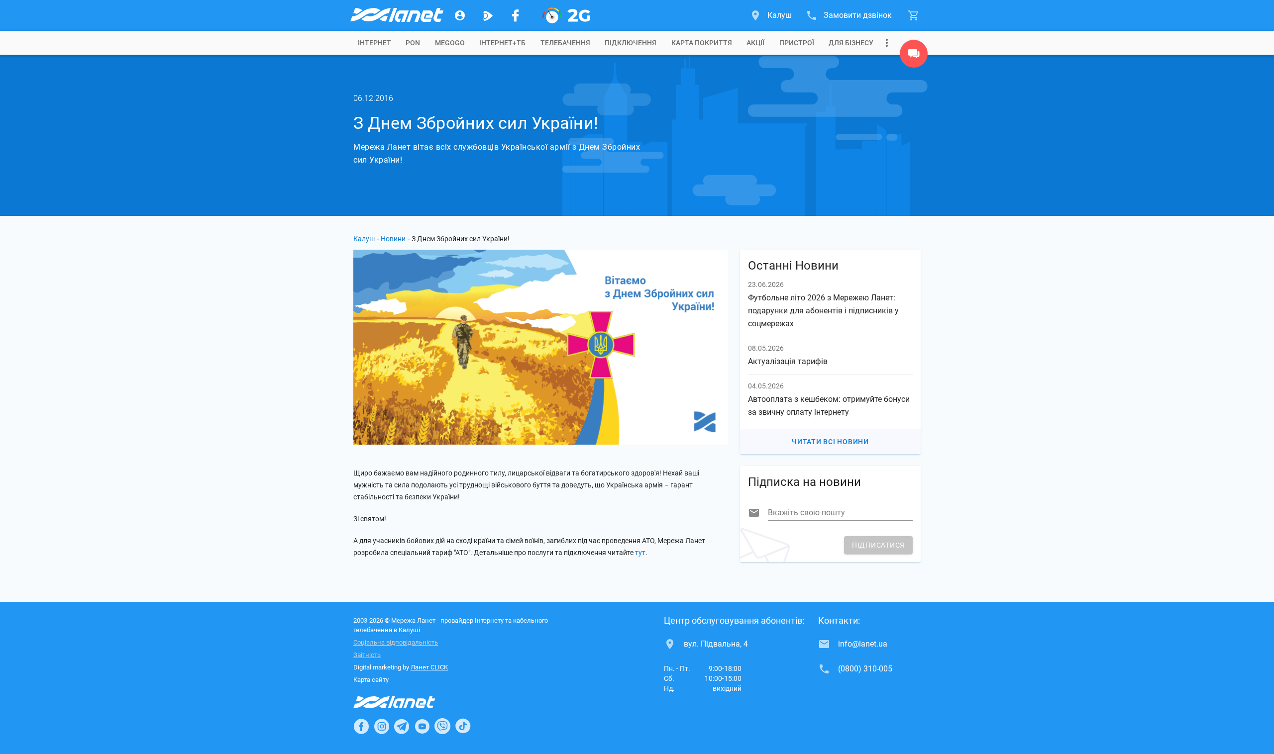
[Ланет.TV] (488, 15)
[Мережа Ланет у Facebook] (516, 15)
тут (640, 553)
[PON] (566, 15)
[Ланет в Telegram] (402, 726)
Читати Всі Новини (830, 442)
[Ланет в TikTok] (463, 726)
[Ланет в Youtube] (422, 726)
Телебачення (565, 43)
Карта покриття (701, 43)
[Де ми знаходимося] (914, 56)
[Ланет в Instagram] (382, 726)
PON (413, 43)
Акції (755, 43)
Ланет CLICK (429, 667)
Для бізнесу (851, 43)
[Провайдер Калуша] (396, 15)
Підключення (630, 43)
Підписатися (878, 545)
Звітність (367, 655)
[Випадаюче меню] (887, 43)
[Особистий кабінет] (460, 15)
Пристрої (796, 43)
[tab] (374, 43)
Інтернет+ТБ (502, 43)
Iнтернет (374, 43)
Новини (393, 239)
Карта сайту (371, 679)
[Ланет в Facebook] (361, 726)
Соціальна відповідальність (395, 642)
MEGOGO (450, 43)
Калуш (364, 239)
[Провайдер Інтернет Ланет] (405, 702)
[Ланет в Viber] (442, 726)
